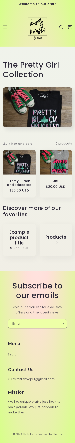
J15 (55, 181)
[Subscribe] (62, 323)
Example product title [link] (19, 237)
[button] (5, 27)
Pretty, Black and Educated (19, 183)
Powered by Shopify (50, 434)
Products (55, 237)
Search (13, 354)
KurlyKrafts (30, 434)
